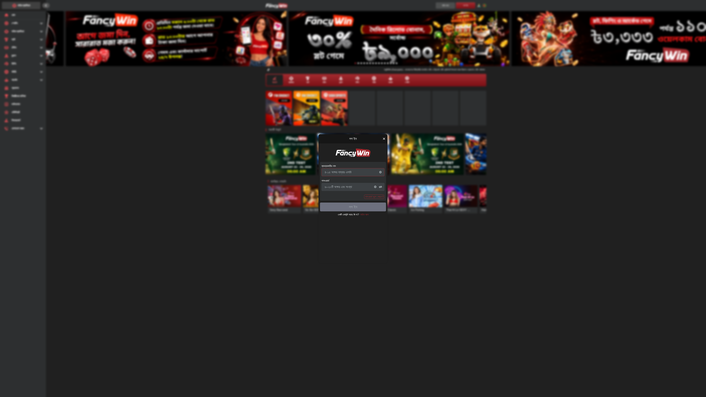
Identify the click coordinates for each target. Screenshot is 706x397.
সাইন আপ (364, 214)
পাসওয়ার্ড (325, 180)
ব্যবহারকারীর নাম (329, 165)
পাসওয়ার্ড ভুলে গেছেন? (374, 196)
